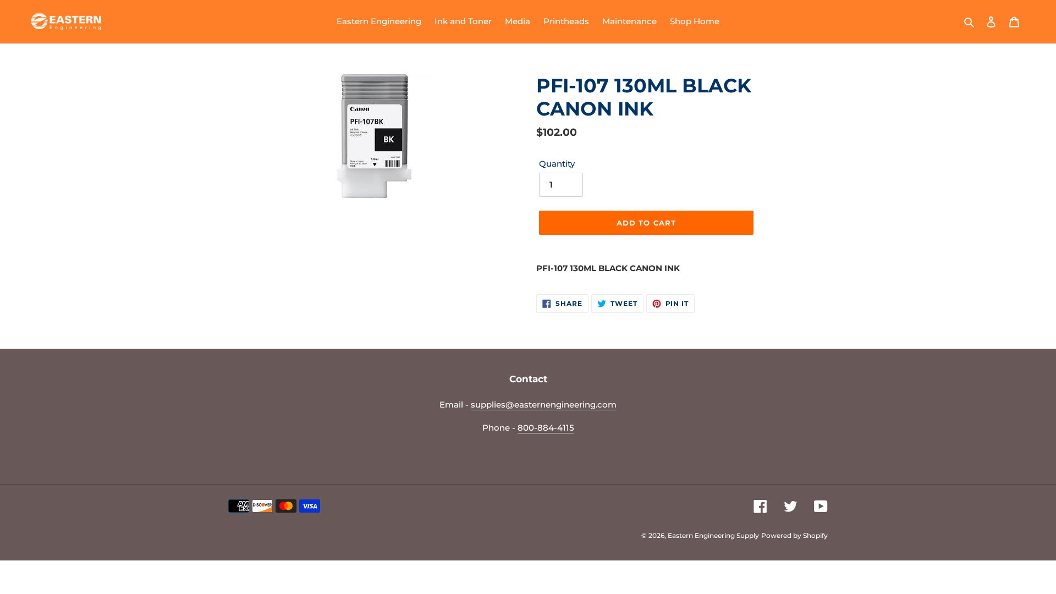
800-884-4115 (546, 427)
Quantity (557, 163)
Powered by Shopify (794, 535)
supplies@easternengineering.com (544, 404)
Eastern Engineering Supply (713, 535)
